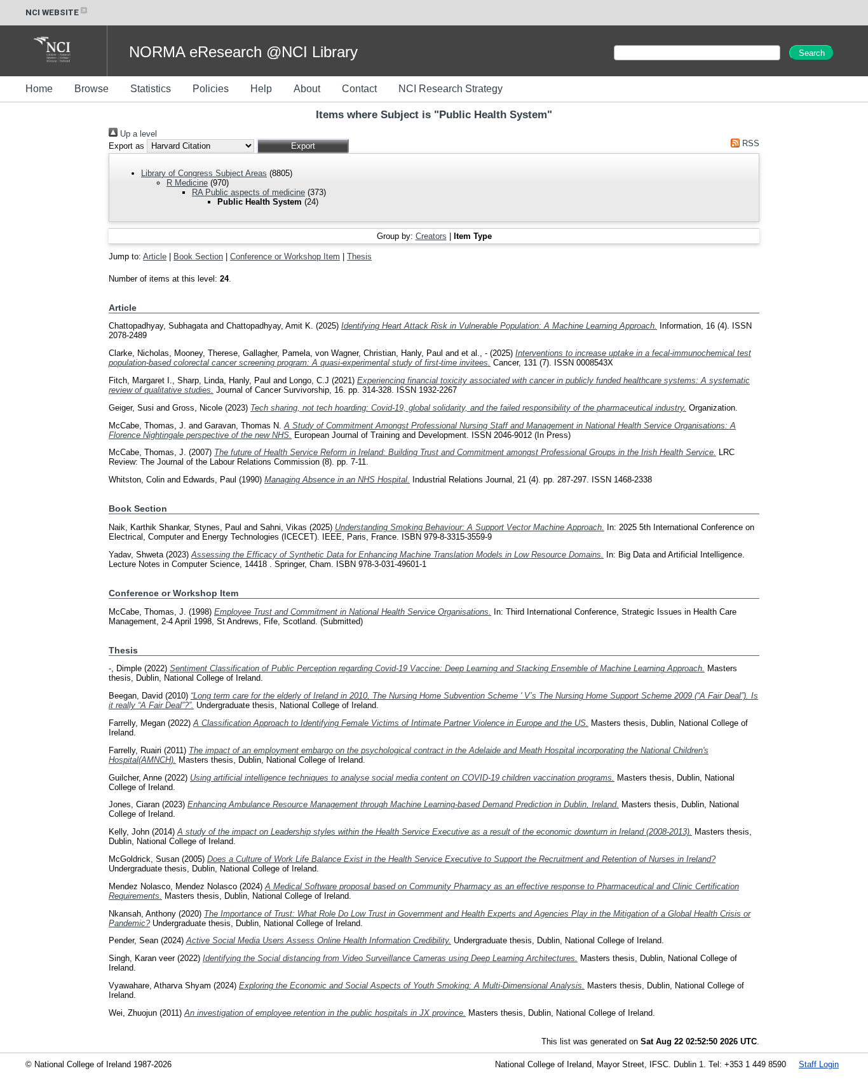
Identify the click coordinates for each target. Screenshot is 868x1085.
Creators (431, 236)
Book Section (198, 256)
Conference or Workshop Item (285, 256)
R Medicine (187, 183)
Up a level (137, 134)
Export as (126, 146)
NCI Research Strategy (450, 88)
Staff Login (819, 1064)
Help (261, 88)
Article (154, 256)
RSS (749, 143)
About (307, 88)
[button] (303, 146)
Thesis (359, 256)
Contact (359, 88)
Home (39, 88)
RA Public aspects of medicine (248, 192)
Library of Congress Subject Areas (204, 173)
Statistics (150, 88)
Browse (91, 88)
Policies (211, 88)
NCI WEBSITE (52, 12)
